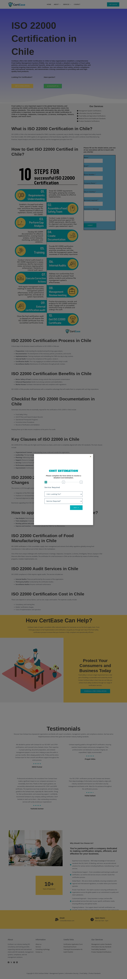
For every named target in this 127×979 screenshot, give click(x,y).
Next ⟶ (76, 507)
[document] (63, 489)
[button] (90, 456)
